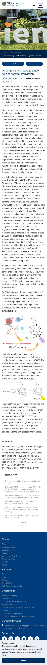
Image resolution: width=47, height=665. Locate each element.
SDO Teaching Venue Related (14, 586)
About (4, 544)
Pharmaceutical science (13, 64)
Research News (15, 53)
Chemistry (6, 598)
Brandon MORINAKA (10, 78)
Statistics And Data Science (13, 613)
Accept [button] (24, 661)
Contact (5, 580)
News (4, 577)
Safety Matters (7, 583)
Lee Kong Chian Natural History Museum (18, 616)
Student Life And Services (12, 556)
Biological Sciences (9, 595)
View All (23, 522)
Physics (5, 610)
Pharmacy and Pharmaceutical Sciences (18, 607)
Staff (3, 574)
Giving (4, 565)
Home (6, 53)
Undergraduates (8, 547)
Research (6, 553)
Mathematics (7, 604)
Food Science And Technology (14, 601)
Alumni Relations (8, 559)
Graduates (6, 550)
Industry (5, 562)
